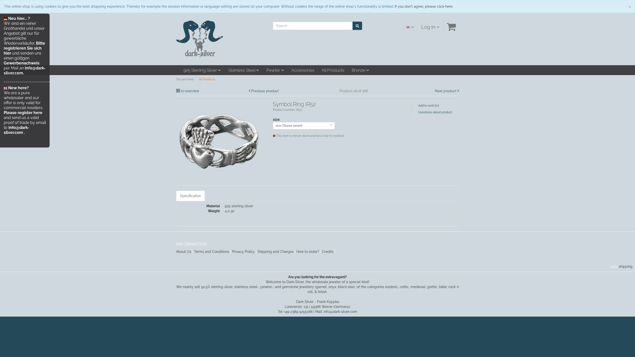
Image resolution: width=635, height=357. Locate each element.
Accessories (302, 70)
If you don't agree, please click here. (424, 6)
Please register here (23, 112)
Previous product (265, 91)
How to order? (307, 252)
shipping (626, 266)
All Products (333, 70)
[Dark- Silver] (199, 39)
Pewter (273, 70)
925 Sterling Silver (201, 70)
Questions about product (435, 112)
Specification (190, 196)
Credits (328, 252)
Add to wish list (428, 105)
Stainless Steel (242, 70)
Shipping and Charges (275, 252)
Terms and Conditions (211, 252)
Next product (445, 91)
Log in (429, 27)
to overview (190, 91)
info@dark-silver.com (16, 130)
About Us (183, 252)
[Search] (357, 26)
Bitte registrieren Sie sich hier (24, 48)
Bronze (359, 70)
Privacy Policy (243, 252)
